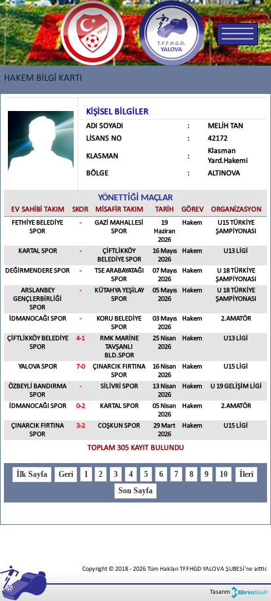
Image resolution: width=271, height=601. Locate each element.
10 (224, 474)
